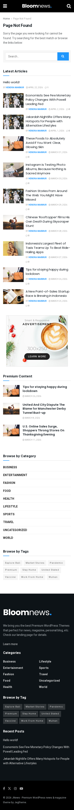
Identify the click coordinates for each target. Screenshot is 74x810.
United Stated (50, 570)
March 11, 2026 (32, 440)
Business (10, 467)
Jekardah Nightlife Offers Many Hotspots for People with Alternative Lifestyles (48, 121)
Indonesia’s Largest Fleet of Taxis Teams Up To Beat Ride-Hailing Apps (48, 247)
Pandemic (56, 563)
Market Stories (35, 563)
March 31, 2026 (59, 152)
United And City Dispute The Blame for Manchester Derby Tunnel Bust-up (44, 409)
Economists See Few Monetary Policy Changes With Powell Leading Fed (48, 99)
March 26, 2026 (59, 279)
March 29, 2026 (59, 204)
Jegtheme (20, 802)
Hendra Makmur (15, 87)
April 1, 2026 (57, 130)
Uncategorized (15, 530)
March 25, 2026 (59, 301)
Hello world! (11, 82)
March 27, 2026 (59, 257)
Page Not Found (22, 19)
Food (7, 491)
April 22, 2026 (35, 87)
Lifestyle (10, 506)
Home (6, 19)
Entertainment (15, 475)
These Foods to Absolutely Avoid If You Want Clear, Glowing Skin (45, 142)
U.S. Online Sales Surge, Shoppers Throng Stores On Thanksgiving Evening (43, 430)
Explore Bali (12, 563)
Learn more (10, 644)
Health (8, 499)
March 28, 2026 (59, 231)
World (8, 538)
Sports (9, 514)
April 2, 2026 (57, 109)
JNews (16, 798)
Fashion (9, 483)
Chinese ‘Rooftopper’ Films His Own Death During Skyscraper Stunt (48, 221)
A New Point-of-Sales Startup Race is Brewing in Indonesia (47, 293)
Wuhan (53, 577)
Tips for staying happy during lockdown (45, 389)
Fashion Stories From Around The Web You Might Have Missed (46, 195)
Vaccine (10, 577)
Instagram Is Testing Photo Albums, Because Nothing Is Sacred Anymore (46, 168)
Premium (11, 570)
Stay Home (29, 570)
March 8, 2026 (32, 418)
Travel (8, 522)
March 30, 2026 (59, 178)
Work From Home (32, 577)
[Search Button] (63, 56)
